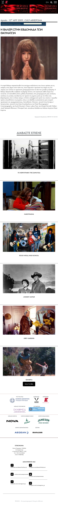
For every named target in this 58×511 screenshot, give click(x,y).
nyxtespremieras (21, 474)
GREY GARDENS (29, 338)
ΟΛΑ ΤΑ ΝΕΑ (29, 384)
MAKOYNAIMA (29, 214)
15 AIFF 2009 (16, 20)
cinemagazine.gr (18, 483)
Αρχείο (4, 20)
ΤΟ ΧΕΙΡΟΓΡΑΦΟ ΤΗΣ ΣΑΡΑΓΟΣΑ (29, 173)
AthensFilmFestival (19, 467)
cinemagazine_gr (37, 485)
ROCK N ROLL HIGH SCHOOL (29, 255)
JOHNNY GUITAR (29, 297)
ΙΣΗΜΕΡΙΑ (29, 380)
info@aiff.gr (21, 454)
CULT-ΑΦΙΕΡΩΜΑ (33, 20)
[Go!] (44, 24)
